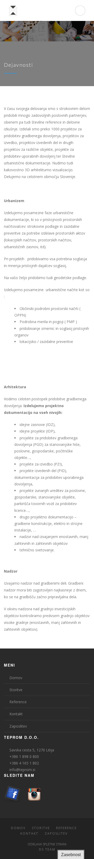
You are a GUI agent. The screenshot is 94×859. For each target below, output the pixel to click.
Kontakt (16, 713)
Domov (15, 677)
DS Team (47, 849)
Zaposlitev (18, 726)
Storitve (15, 689)
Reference (18, 701)
